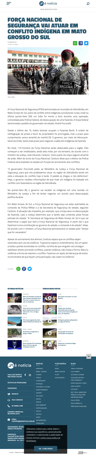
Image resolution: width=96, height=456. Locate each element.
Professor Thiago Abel (79, 406)
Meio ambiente (41, 405)
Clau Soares (75, 371)
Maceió (38, 402)
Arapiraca (39, 368)
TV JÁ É (57, 374)
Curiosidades (40, 381)
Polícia (38, 411)
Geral (57, 368)
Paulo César (75, 400)
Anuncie (15, 394)
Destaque (39, 384)
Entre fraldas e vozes (79, 383)
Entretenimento (42, 390)
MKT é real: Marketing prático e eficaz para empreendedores (78, 394)
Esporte (39, 393)
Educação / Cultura (43, 387)
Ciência (38, 378)
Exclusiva (39, 396)
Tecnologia (40, 423)
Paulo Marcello (76, 403)
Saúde (38, 417)
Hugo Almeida (75, 386)
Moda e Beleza (60, 371)
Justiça (38, 399)
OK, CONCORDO (46, 448)
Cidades (39, 374)
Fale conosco (17, 400)
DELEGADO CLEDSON (77, 374)
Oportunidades (41, 408)
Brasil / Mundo (41, 371)
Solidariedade (41, 420)
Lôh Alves (74, 389)
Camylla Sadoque (77, 368)
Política (39, 414)
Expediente (12, 388)
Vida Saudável (60, 378)
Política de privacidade (17, 382)
